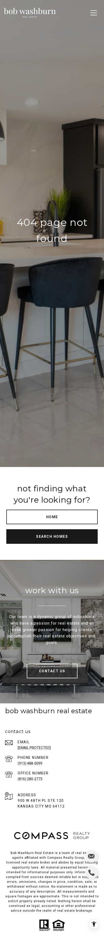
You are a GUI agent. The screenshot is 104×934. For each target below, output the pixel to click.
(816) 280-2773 (30, 779)
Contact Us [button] (52, 671)
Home (52, 517)
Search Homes (52, 537)
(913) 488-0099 (30, 763)
